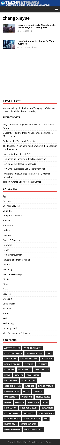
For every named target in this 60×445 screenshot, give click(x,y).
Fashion (6, 230)
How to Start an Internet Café (17, 154)
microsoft (26, 397)
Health (6, 250)
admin (35, 31)
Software (7, 308)
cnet (49, 353)
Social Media (9, 303)
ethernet (42, 364)
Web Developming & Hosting (16, 333)
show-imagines (46, 413)
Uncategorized (10, 328)
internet (29, 386)
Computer (7, 210)
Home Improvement (12, 254)
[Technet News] (30, 4)
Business (7, 201)
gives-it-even (10, 380)
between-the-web (13, 353)
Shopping (7, 298)
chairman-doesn (34, 353)
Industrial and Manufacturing (16, 259)
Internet (6, 264)
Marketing (7, 269)
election (29, 364)
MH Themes (47, 442)
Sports (6, 313)
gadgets (18, 375)
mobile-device (43, 397)
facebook (9, 369)
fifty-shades (24, 369)
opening (19, 402)
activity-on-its (12, 348)
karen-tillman (11, 391)
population (10, 408)
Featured (7, 235)
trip (46, 418)
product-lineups (28, 408)
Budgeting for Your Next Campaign (19, 141)
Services (7, 293)
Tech (5, 318)
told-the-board (32, 418)
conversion (10, 359)
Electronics (8, 225)
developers (47, 359)
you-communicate (33, 429)
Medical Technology (12, 274)
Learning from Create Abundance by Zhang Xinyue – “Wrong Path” (36, 26)
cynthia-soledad (28, 359)
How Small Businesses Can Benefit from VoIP (24, 168)
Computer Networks (12, 215)
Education (7, 220)
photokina (33, 402)
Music (5, 284)
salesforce (29, 413)
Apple (5, 196)
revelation (47, 408)
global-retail (28, 380)
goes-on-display (12, 386)
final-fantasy (42, 369)
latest (26, 391)
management (10, 397)
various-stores (28, 424)
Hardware (7, 245)
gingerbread (33, 375)
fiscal (7, 375)
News (5, 289)
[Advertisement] (25, 77)
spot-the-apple (12, 418)
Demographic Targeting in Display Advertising (24, 159)
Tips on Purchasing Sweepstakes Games (22, 181)
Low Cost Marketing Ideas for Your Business (35, 42)
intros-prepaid (45, 386)
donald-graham (12, 364)
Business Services (11, 205)
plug (45, 402)
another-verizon (32, 348)
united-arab (10, 424)
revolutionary (12, 413)
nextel (7, 402)
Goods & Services (11, 240)
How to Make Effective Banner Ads (19, 163)
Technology (8, 323)
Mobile (6, 279)
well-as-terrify (12, 429)
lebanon (38, 391)
